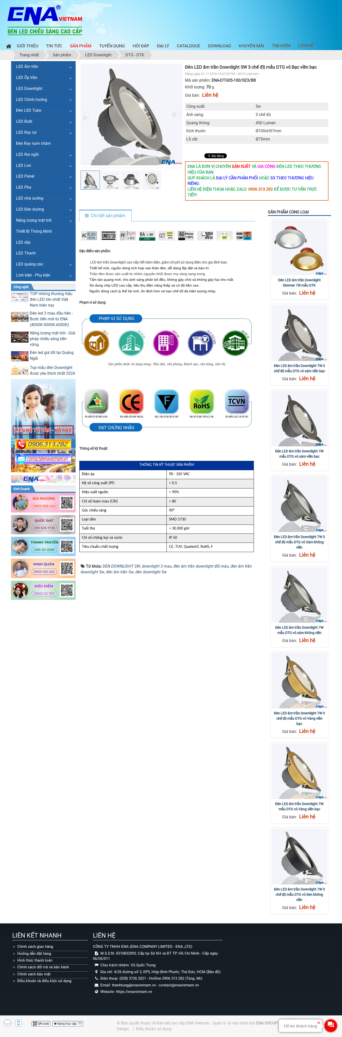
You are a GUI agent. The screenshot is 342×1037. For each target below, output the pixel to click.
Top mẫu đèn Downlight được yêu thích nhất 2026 (52, 370)
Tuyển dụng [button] (112, 45)
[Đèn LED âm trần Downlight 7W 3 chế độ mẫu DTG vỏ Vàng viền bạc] (299, 680)
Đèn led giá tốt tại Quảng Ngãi (52, 355)
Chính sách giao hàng (35, 946)
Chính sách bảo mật (34, 974)
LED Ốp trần (26, 77)
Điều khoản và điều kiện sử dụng (44, 981)
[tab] (105, 215)
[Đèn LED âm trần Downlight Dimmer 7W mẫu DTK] (299, 247)
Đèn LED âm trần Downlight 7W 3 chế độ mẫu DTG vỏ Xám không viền (299, 542)
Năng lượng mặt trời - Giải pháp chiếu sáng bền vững (52, 339)
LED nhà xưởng (29, 198)
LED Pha (23, 187)
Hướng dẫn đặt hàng (34, 953)
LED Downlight (29, 88)
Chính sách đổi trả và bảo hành (43, 967)
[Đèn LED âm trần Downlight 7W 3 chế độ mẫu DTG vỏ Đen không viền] (299, 856)
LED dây (23, 242)
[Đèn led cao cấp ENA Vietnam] (45, 19)
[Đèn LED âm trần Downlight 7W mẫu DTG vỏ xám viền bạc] (299, 418)
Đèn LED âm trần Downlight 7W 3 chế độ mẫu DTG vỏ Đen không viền (299, 894)
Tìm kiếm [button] (281, 45)
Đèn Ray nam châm (33, 143)
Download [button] (219, 45)
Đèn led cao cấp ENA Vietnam (183, 1023)
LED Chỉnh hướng (31, 99)
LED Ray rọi (26, 132)
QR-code (43, 1023)
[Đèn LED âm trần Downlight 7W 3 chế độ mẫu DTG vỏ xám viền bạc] (299, 333)
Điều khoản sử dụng (154, 1028)
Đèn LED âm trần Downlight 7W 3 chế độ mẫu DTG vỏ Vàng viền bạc (299, 718)
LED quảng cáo (29, 264)
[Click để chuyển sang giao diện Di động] (18, 1023)
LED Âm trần (27, 66)
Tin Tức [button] (54, 45)
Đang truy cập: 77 (69, 1023)
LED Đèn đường (30, 209)
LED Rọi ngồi (27, 154)
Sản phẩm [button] (80, 45)
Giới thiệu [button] (27, 45)
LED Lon (23, 165)
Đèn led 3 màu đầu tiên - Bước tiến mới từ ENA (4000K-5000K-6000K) (51, 319)
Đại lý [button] (163, 45)
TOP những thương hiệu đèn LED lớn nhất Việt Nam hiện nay (51, 299)
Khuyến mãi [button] (251, 45)
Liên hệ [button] (306, 45)
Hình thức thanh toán (34, 960)
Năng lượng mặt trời (34, 220)
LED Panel (25, 176)
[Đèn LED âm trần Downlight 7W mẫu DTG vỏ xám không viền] (299, 595)
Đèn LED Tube (28, 110)
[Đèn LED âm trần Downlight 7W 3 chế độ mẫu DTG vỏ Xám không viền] (299, 504)
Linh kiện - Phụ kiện (33, 275)
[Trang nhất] (7, 47)
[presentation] (86, 114)
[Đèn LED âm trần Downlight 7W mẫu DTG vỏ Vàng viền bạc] (299, 771)
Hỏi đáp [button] (141, 45)
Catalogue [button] (188, 45)
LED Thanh (26, 253)
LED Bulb (24, 121)
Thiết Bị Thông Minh (34, 231)
